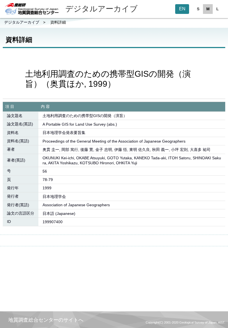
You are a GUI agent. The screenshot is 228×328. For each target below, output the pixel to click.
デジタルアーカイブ (21, 22)
